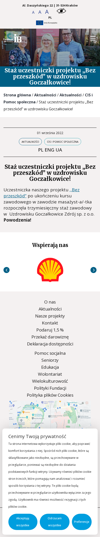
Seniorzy (49, 360)
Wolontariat (50, 374)
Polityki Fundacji (50, 388)
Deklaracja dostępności (50, 344)
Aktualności (45, 95)
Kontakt (50, 323)
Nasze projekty (50, 316)
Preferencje (81, 522)
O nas (50, 302)
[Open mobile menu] (93, 38)
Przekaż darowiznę (50, 337)
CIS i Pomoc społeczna (62, 141)
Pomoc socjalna (50, 353)
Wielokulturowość (50, 381)
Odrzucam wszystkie (55, 521)
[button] (33, 12)
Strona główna (17, 95)
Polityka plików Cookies (50, 395)
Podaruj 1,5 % (50, 330)
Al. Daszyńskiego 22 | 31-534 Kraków (50, 5)
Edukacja (50, 367)
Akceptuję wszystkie (22, 521)
